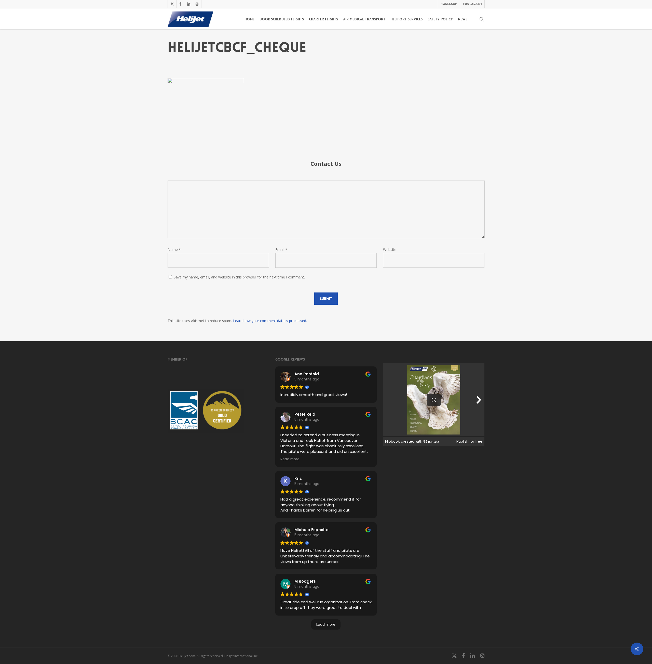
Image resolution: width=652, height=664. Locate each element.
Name (174, 249)
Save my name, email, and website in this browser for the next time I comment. (239, 277)
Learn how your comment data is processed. (270, 320)
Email (281, 249)
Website (389, 249)
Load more (325, 624)
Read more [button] (290, 459)
